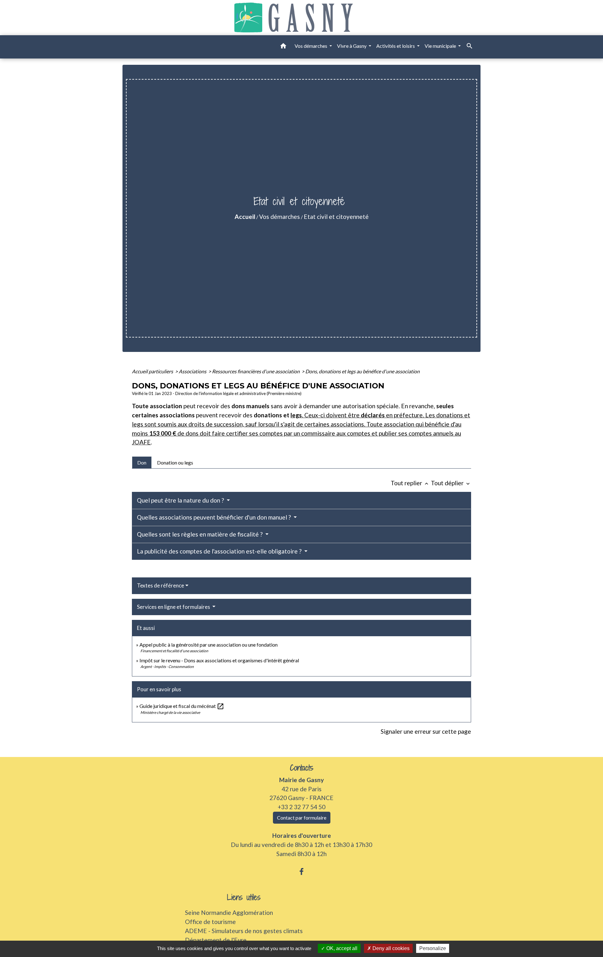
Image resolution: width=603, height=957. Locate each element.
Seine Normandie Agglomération (229, 912)
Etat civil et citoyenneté (336, 216)
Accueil (245, 216)
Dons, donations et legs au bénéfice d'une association (362, 371)
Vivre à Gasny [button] (352, 46)
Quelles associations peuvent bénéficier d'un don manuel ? (214, 517)
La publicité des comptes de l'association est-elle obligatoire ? (220, 551)
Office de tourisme (210, 921)
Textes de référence (160, 585)
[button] (283, 47)
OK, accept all (341, 948)
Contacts (301, 767)
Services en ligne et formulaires (174, 607)
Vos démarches (279, 216)
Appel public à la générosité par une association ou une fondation (208, 645)
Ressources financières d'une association (256, 371)
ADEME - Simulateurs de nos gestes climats (244, 930)
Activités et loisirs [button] (396, 46)
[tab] (142, 462)
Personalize (432, 948)
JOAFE (141, 442)
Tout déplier (451, 483)
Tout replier (410, 483)
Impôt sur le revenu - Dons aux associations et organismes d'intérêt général (219, 660)
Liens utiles (244, 897)
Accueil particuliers (153, 371)
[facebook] (301, 871)
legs (296, 415)
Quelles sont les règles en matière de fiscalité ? (200, 534)
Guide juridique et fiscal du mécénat (181, 706)
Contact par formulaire (301, 818)
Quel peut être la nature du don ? (181, 500)
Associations (193, 371)
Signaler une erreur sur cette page (426, 731)
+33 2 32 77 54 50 (301, 806)
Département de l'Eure (216, 939)
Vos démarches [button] (311, 46)
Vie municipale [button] (441, 46)
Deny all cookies (390, 948)
